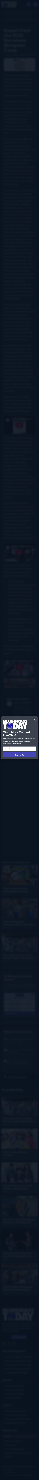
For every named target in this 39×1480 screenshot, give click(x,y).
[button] (34, 719)
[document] (19, 740)
